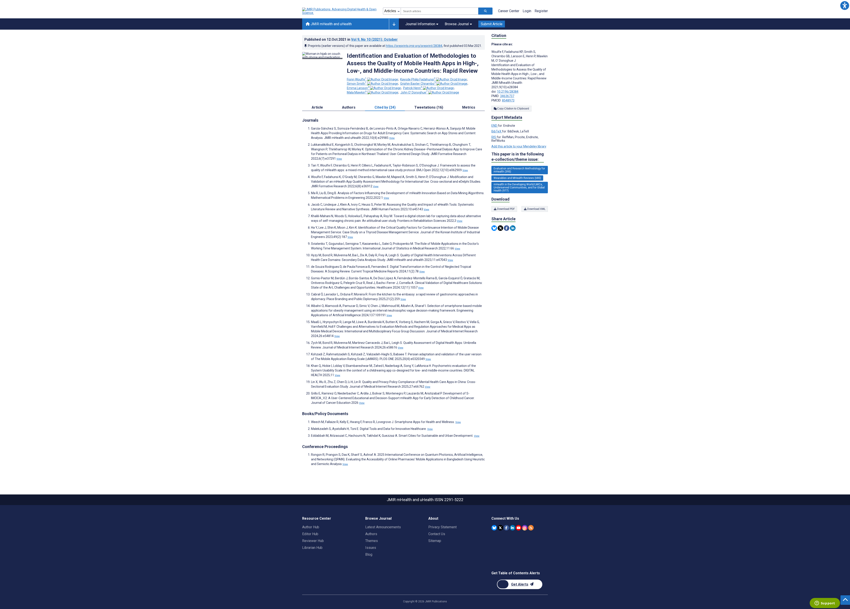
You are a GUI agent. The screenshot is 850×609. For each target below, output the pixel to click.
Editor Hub (310, 534)
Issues (370, 548)
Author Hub (310, 527)
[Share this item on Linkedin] (513, 228)
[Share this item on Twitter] (500, 228)
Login (527, 11)
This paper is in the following (517, 157)
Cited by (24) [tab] (385, 107)
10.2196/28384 (507, 91)
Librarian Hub (312, 548)
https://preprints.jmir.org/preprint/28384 (414, 46)
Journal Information (420, 24)
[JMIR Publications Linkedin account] (512, 527)
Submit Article (491, 24)
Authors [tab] (348, 107)
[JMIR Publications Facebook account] (506, 527)
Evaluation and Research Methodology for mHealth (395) (519, 170)
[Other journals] (394, 24)
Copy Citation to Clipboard (512, 108)
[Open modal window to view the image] (322, 58)
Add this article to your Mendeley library (518, 146)
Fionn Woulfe (357, 79)
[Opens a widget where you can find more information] (824, 603)
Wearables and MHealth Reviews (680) (517, 178)
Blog (368, 554)
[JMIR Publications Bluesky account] (494, 527)
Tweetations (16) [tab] (428, 107)
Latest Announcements (383, 527)
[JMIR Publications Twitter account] (500, 527)
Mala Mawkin (357, 92)
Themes (371, 541)
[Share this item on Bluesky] (494, 228)
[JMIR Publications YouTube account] (518, 527)
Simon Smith (357, 83)
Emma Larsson (358, 88)
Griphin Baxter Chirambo (418, 83)
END (494, 125)
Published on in (351, 39)
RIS (494, 137)
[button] (845, 5)
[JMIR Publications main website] (339, 11)
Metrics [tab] (468, 107)
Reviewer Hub (313, 541)
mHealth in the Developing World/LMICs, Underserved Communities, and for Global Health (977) (519, 187)
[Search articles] (485, 11)
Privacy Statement (442, 527)
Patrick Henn (412, 88)
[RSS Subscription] (531, 527)
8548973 (508, 100)
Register (541, 11)
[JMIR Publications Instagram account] (524, 527)
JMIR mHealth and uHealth (331, 24)
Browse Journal (457, 24)
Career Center (508, 11)
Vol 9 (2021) (374, 39)
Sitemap (434, 541)
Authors (371, 534)
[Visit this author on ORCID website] (382, 79)
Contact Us (436, 534)
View (392, 138)
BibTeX (496, 131)
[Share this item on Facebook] (506, 228)
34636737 (507, 96)
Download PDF (505, 209)
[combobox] (439, 11)
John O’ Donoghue (414, 92)
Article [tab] (317, 107)
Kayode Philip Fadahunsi (417, 79)
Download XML (536, 209)
